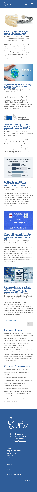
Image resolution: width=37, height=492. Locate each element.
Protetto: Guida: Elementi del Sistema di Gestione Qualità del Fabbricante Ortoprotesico (18, 383)
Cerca (30, 324)
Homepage (10, 446)
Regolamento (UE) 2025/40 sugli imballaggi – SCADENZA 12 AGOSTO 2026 (18, 86)
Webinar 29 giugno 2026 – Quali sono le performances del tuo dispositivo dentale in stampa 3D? (18, 236)
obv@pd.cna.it (20, 441)
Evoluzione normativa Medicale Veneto (18, 133)
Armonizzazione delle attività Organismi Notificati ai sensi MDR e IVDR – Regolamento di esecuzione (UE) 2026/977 (18, 289)
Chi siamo (10, 448)
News (22, 41)
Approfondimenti (12, 453)
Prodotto (9, 469)
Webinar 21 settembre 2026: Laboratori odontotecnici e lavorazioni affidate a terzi (16, 33)
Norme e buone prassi (13, 467)
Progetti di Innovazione (14, 451)
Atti (8, 472)
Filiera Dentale (9, 243)
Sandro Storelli (11, 36)
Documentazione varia (14, 474)
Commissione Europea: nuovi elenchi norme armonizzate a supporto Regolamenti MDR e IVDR (17, 127)
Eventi (30, 36)
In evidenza (14, 41)
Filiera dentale (11, 455)
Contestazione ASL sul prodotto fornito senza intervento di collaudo (16, 372)
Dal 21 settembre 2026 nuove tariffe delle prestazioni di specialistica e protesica (17, 183)
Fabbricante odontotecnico (14, 39)
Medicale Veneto (19, 298)
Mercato (9, 464)
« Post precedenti (10, 320)
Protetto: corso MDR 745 (21, 377)
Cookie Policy (29, 481)
